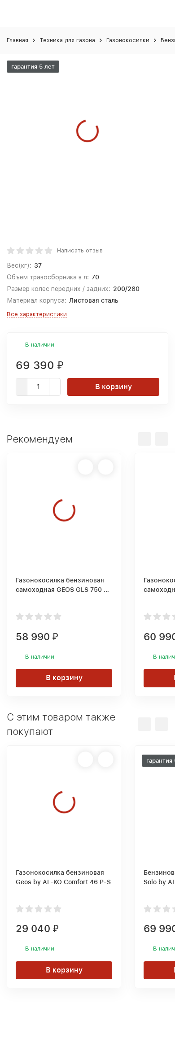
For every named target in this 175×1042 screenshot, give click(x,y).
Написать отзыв (80, 250)
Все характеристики (37, 314)
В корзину (113, 386)
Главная (17, 40)
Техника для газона (67, 40)
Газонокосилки (127, 40)
